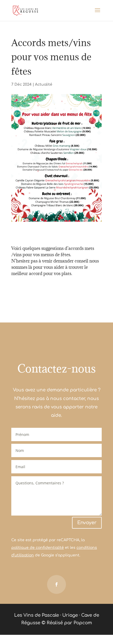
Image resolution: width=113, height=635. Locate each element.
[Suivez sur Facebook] (56, 584)
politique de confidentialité (37, 548)
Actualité (43, 84)
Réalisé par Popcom (69, 622)
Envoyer (86, 522)
